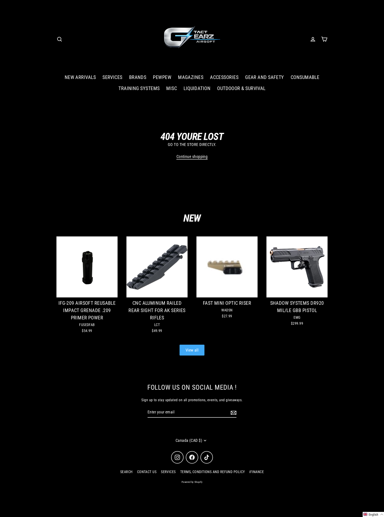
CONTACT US (147, 472)
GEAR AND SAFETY (264, 77)
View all (192, 350)
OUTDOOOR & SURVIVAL (241, 88)
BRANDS (137, 77)
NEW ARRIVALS (80, 77)
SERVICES (112, 77)
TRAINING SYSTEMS (139, 88)
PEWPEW (162, 77)
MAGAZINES (190, 77)
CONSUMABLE (305, 77)
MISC (171, 88)
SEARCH (126, 472)
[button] (373, 514)
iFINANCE (256, 472)
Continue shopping (192, 156)
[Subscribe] (232, 412)
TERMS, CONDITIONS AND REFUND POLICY (212, 472)
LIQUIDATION (197, 88)
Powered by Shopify (192, 482)
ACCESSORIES (224, 77)
